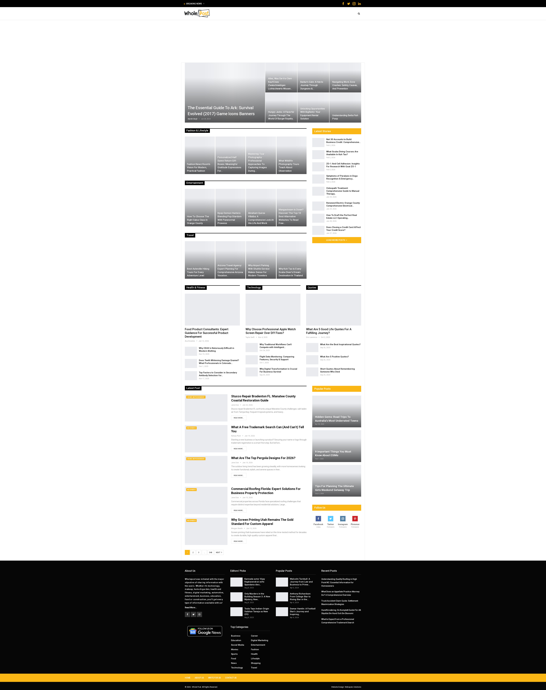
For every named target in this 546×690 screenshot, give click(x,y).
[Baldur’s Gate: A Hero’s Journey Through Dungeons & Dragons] (313, 78)
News (234, 663)
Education (236, 640)
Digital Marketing (259, 640)
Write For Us (214, 678)
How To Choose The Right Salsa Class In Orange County (198, 220)
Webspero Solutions (353, 687)
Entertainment (258, 645)
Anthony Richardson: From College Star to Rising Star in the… (300, 596)
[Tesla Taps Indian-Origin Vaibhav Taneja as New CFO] (236, 611)
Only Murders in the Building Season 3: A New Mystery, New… (257, 596)
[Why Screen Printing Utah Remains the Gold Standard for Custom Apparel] (206, 531)
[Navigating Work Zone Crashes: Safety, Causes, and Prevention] (345, 78)
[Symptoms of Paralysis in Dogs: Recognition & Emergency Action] (318, 179)
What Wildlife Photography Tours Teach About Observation (289, 165)
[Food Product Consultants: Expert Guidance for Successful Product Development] (212, 310)
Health (254, 654)
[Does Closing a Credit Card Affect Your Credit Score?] (318, 230)
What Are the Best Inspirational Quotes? (340, 344)
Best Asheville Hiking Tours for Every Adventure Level (198, 272)
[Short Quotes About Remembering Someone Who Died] (312, 372)
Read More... (239, 418)
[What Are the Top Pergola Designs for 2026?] (206, 469)
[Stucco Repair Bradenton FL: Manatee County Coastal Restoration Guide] (206, 408)
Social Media (237, 645)
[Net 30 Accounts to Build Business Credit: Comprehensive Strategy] (318, 142)
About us (199, 678)
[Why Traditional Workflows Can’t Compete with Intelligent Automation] (252, 347)
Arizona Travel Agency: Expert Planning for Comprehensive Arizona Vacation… (230, 270)
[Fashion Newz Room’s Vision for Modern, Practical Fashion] (200, 155)
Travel (254, 667)
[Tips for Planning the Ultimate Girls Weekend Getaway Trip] (336, 481)
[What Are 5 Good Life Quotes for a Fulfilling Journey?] (333, 310)
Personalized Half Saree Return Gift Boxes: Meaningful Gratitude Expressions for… (229, 164)
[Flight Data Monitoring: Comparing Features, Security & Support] (252, 359)
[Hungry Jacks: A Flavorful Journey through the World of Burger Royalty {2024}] (281, 108)
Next (218, 552)
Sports (234, 654)
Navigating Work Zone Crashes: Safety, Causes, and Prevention (344, 85)
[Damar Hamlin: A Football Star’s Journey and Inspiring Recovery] (282, 611)
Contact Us (231, 678)
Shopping (255, 663)
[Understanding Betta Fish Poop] (345, 108)
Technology (237, 667)
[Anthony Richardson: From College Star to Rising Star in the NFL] (282, 596)
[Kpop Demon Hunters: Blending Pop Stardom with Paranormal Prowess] (230, 208)
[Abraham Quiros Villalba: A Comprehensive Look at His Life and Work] (261, 208)
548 (210, 552)
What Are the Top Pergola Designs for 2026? (263, 458)
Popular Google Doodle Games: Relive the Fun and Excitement (234, 4)
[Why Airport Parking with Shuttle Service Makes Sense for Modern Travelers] (261, 260)
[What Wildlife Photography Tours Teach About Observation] (291, 155)
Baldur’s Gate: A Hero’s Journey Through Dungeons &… (311, 85)
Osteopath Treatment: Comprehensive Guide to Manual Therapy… (342, 191)
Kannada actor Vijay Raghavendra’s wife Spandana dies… (254, 582)
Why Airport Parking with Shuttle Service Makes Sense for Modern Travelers (259, 270)
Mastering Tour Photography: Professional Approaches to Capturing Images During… (257, 162)
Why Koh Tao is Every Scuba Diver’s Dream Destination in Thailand (291, 272)
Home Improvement (195, 397)
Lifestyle (255, 658)
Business (191, 428)
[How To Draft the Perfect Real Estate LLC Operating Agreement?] (318, 218)
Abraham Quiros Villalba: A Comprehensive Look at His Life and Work (261, 218)
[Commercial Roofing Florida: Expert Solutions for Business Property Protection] (206, 500)
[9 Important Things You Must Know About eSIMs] (336, 446)
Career (254, 636)
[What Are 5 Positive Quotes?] (312, 359)
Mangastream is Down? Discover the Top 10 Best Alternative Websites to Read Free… (291, 216)
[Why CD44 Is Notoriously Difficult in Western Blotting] (191, 351)
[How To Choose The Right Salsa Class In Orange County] (200, 208)
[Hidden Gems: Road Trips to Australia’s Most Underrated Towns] (336, 411)
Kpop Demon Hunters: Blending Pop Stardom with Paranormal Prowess (230, 218)
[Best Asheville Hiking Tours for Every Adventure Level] (200, 260)
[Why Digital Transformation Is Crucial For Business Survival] (252, 372)
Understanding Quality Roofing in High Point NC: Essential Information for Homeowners (339, 582)
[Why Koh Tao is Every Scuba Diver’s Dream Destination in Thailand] (291, 260)
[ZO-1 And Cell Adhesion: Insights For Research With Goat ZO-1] (318, 166)
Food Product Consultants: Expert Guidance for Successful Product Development (206, 333)
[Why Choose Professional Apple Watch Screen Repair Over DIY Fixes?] (273, 310)
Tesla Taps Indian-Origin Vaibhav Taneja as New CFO (256, 611)
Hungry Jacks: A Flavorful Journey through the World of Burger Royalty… (281, 115)
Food (233, 658)
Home (187, 678)
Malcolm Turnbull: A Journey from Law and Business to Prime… (301, 582)
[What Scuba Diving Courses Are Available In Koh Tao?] (318, 154)
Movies (234, 649)
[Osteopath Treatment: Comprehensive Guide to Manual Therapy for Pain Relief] (318, 191)
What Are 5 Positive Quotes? (334, 356)
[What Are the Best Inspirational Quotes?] (312, 347)
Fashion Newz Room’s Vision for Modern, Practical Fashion (198, 167)
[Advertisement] (273, 41)
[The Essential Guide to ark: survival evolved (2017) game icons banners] (225, 93)
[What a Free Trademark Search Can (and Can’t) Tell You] (206, 438)
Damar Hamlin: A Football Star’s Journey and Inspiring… (303, 611)
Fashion (255, 649)
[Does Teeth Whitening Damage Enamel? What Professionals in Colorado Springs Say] (191, 363)
